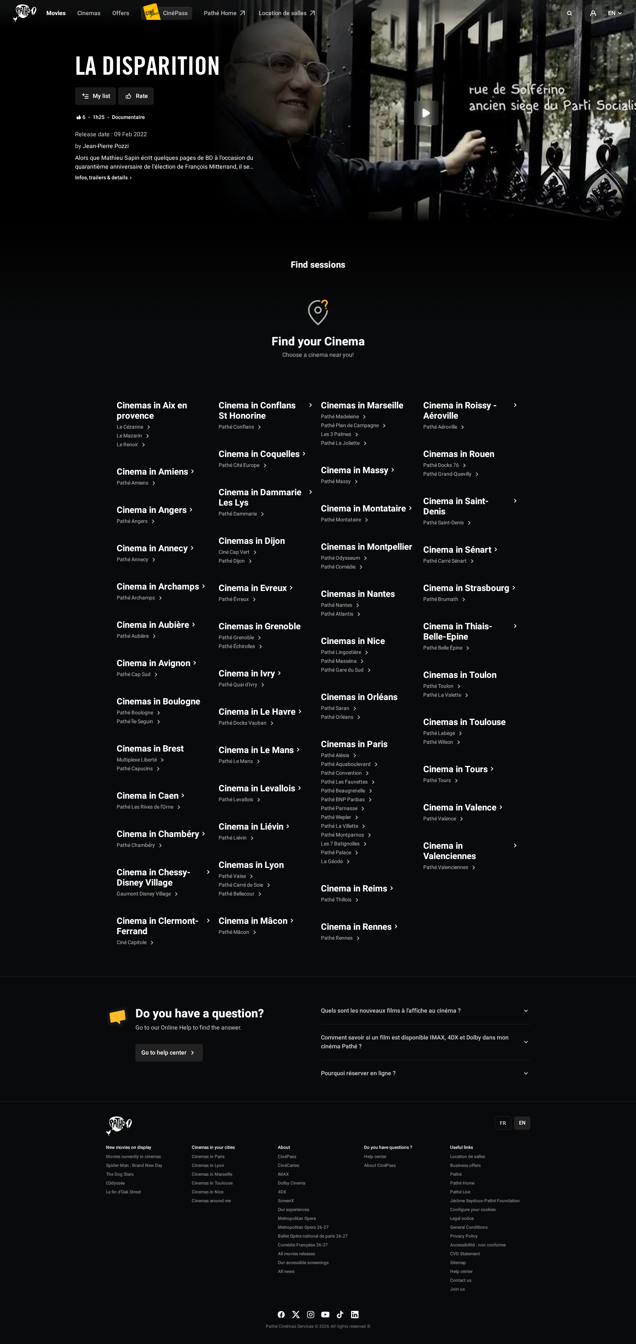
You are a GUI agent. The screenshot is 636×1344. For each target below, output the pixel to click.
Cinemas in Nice (353, 641)
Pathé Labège (439, 733)
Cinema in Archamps (158, 587)
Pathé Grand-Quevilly (448, 474)
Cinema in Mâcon (253, 921)
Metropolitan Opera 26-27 (303, 1227)
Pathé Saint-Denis (444, 523)
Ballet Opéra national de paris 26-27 (313, 1236)
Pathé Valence (440, 819)
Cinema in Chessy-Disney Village (154, 878)
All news (286, 1271)
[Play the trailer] (426, 113)
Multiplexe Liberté (137, 760)
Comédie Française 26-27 (303, 1245)
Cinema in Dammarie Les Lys (260, 498)
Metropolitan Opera (297, 1218)
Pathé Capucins (135, 769)
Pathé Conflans (237, 427)
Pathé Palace (336, 852)
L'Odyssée (115, 1183)
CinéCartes (288, 1165)
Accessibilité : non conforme (478, 1245)
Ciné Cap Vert (235, 552)
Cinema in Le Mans (256, 750)
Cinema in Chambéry (158, 834)
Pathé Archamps (136, 598)
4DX (282, 1192)
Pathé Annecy (133, 559)
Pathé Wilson (438, 742)
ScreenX (286, 1200)
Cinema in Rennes (356, 927)
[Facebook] (281, 1314)
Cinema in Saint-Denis (456, 506)
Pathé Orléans (337, 717)
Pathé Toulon (439, 686)
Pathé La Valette (442, 695)
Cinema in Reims (354, 889)
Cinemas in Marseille (362, 406)
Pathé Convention (342, 773)
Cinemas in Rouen (458, 454)
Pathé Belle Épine (443, 648)
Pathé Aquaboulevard (346, 764)
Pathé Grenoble (237, 637)
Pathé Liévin (233, 838)
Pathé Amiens (133, 483)
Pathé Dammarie (238, 514)
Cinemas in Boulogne (158, 702)
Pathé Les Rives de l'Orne (145, 807)
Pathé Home (221, 13)
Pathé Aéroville (440, 427)
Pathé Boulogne (135, 713)
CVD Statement (465, 1253)
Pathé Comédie (339, 567)
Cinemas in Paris (354, 744)
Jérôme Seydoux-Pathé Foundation (485, 1200)
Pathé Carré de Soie (241, 885)
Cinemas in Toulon (460, 675)
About (284, 1148)
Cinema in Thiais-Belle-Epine (457, 632)
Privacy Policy (464, 1236)
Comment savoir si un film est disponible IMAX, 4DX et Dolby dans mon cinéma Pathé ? (415, 1042)
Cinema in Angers (152, 510)
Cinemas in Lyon (251, 865)
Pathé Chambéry (136, 845)
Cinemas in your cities (213, 1148)
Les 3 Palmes (336, 434)
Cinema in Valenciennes (449, 851)
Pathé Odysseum (341, 558)
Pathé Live (460, 1192)
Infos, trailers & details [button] (101, 178)
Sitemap (458, 1262)
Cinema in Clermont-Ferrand (158, 926)
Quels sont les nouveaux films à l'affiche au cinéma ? (391, 1010)
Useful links (461, 1148)
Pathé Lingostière (341, 652)
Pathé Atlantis (337, 614)
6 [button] (83, 117)
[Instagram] (310, 1314)
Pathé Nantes (337, 605)
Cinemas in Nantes (358, 594)
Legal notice (462, 1218)
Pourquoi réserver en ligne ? (358, 1073)
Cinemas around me (211, 1200)
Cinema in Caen (148, 796)
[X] (296, 1314)
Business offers (465, 1165)
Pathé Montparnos (343, 835)
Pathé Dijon (232, 561)
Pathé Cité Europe (240, 465)
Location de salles (283, 13)
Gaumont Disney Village (144, 894)
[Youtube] (325, 1314)
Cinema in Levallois (257, 789)
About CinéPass (380, 1165)
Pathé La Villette (340, 826)
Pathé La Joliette (341, 443)
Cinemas (88, 13)
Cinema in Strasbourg (466, 588)
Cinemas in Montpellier (366, 547)
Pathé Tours (437, 780)
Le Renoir (128, 444)
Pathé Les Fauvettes (345, 782)
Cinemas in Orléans (359, 697)
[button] (570, 13)
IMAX (283, 1174)
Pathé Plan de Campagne (350, 425)
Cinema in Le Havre (257, 712)
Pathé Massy (336, 481)
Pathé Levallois (236, 799)
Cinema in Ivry (247, 674)
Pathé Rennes (337, 938)
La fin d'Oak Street (123, 1192)
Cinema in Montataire (363, 509)
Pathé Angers (133, 521)
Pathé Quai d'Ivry (238, 685)
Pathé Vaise (233, 876)
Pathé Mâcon (234, 932)
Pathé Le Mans (236, 761)
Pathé (456, 1174)
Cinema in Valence (460, 808)
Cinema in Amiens (152, 472)
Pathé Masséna (339, 661)
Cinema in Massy (354, 470)
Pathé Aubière (133, 636)
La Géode (332, 861)
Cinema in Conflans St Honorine (257, 411)
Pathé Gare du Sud (343, 670)
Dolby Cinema (291, 1183)
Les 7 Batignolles (341, 844)
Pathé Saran (335, 708)
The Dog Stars (120, 1174)
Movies (56, 13)
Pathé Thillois (337, 900)
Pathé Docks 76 (441, 465)
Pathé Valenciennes (446, 867)
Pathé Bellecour (237, 894)
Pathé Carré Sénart (445, 561)
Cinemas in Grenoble (260, 627)
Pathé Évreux (234, 599)
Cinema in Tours (455, 769)
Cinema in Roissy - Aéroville (460, 411)
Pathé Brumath (441, 599)
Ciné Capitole (132, 942)
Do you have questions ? (388, 1148)
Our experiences (293, 1209)
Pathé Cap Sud (134, 674)
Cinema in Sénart (457, 550)
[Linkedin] (354, 1314)
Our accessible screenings (303, 1262)
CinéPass (175, 13)
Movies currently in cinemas (133, 1156)
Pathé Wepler (336, 817)
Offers (120, 13)
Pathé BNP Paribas (343, 799)
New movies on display (128, 1148)
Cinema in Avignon (153, 663)
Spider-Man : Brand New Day (134, 1165)
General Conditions (469, 1227)
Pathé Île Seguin (135, 721)
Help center (375, 1156)
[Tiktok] (340, 1314)
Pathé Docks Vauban (243, 723)
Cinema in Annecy (152, 548)
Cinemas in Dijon (252, 541)
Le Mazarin (130, 436)
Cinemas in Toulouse (464, 722)
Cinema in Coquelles (259, 454)
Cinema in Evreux (253, 588)
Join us (457, 1289)
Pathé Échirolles (237, 646)
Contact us (460, 1280)
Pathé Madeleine (340, 417)
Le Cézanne (130, 427)
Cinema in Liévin (251, 827)
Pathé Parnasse (339, 808)
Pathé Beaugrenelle (343, 791)
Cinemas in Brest (150, 749)
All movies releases (296, 1253)
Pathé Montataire (341, 520)
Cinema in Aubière (153, 625)
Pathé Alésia (335, 755)
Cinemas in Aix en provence (152, 411)
